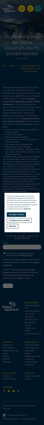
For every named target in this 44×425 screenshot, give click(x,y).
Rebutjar (12, 226)
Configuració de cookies (19, 220)
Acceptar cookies (16, 214)
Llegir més (27, 209)
